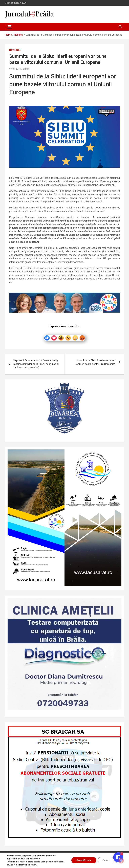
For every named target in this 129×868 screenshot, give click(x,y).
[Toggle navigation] (9, 27)
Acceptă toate (83, 860)
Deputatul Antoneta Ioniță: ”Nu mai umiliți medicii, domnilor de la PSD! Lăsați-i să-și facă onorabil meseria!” (36, 364)
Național (15, 50)
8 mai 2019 (15, 68)
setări (33, 864)
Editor (26, 68)
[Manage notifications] (121, 860)
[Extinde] (117, 602)
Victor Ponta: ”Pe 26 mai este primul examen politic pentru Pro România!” (95, 362)
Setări (106, 860)
